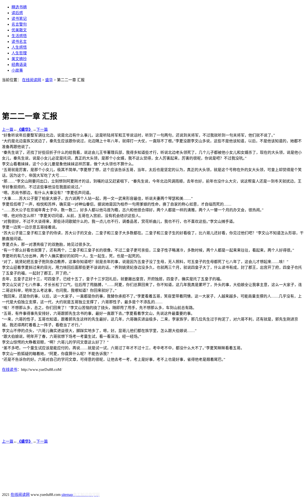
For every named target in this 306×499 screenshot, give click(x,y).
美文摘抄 (19, 59)
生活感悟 (19, 36)
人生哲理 (19, 53)
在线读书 (9, 369)
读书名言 (19, 42)
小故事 (17, 70)
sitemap (67, 495)
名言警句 (19, 24)
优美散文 (19, 30)
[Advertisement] (153, 93)
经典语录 (19, 65)
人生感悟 (19, 47)
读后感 (17, 13)
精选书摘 (19, 7)
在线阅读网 (31, 80)
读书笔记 (19, 19)
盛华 (49, 80)
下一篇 (42, 129)
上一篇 (7, 129)
